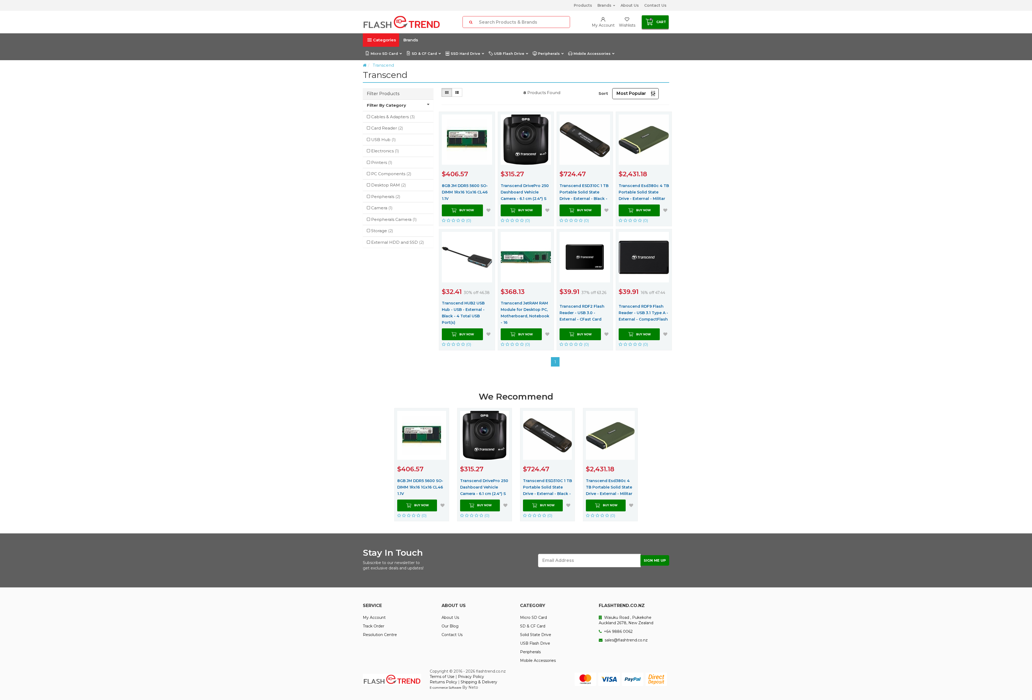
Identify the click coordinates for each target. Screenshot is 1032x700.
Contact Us (655, 5)
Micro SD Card (384, 53)
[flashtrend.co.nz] (401, 22)
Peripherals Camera (394, 219)
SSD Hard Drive (465, 53)
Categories (384, 39)
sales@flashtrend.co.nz (626, 640)
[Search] (471, 22)
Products (583, 5)
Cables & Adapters (393, 116)
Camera (382, 207)
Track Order (373, 626)
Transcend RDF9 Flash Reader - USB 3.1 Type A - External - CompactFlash (643, 313)
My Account (374, 617)
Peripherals (549, 53)
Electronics (385, 150)
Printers (381, 162)
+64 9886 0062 (618, 631)
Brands (604, 5)
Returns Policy (443, 682)
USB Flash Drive (509, 53)
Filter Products (383, 93)
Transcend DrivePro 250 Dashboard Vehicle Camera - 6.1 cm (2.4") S (525, 192)
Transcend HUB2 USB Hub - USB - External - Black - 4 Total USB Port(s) (463, 313)
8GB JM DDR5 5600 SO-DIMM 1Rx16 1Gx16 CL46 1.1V (465, 192)
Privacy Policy (471, 676)
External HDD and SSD (397, 242)
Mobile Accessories (592, 53)
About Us (630, 5)
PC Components (391, 173)
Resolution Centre (380, 634)
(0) (468, 220)
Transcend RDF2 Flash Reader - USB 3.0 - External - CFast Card (582, 313)
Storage (382, 230)
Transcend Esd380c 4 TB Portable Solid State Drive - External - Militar (644, 192)
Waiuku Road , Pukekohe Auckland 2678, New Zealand (626, 620)
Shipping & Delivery (479, 682)
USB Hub (383, 139)
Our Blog (450, 626)
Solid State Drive (535, 634)
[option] (421, 464)
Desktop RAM (388, 185)
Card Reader (387, 128)
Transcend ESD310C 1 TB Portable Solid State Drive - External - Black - (584, 192)
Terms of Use (442, 676)
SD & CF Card (424, 53)
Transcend (383, 65)
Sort (603, 93)
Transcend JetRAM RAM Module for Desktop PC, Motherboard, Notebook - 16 (525, 313)
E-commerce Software (445, 688)
